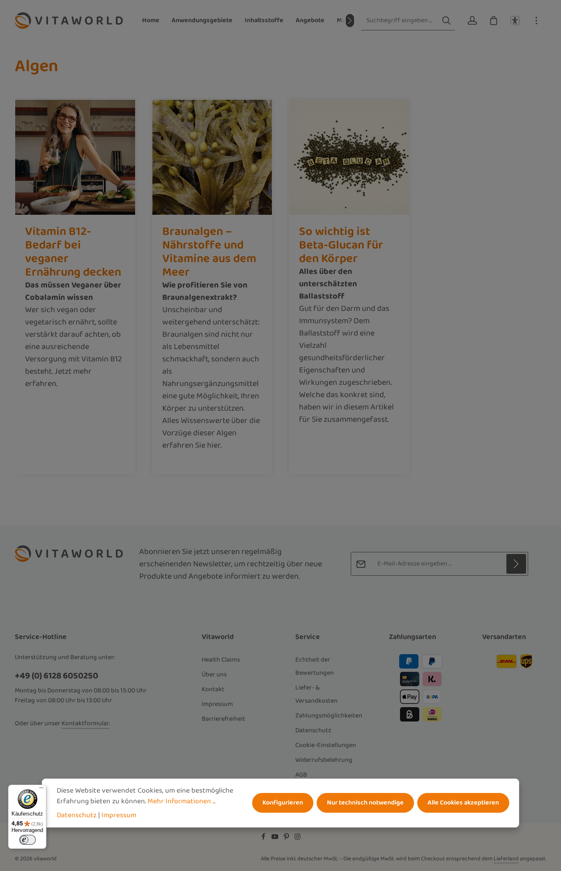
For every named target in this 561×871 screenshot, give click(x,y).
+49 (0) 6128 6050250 (56, 676)
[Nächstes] (350, 20)
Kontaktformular (85, 724)
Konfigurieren (282, 803)
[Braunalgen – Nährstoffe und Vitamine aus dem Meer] (212, 157)
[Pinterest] (287, 838)
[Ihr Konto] (472, 20)
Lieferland (506, 858)
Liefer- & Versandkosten (316, 694)
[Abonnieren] (516, 564)
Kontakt (213, 689)
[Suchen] (446, 20)
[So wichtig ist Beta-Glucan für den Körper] (349, 157)
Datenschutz (313, 730)
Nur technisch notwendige (365, 803)
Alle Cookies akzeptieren (463, 803)
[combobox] (399, 20)
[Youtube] (275, 838)
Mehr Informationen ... (181, 801)
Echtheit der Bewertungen (314, 666)
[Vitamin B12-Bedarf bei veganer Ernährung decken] (75, 157)
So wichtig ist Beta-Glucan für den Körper (341, 245)
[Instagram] (297, 838)
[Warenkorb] (494, 20)
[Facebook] (264, 838)
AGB (301, 775)
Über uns (214, 674)
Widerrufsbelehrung (323, 760)
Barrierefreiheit (223, 719)
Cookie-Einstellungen (325, 745)
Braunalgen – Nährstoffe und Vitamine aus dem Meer (209, 251)
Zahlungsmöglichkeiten (328, 715)
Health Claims (221, 660)
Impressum (217, 704)
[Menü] (41, 790)
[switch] (27, 840)
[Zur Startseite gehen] (69, 20)
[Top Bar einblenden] (536, 20)
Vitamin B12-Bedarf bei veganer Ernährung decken (73, 251)
